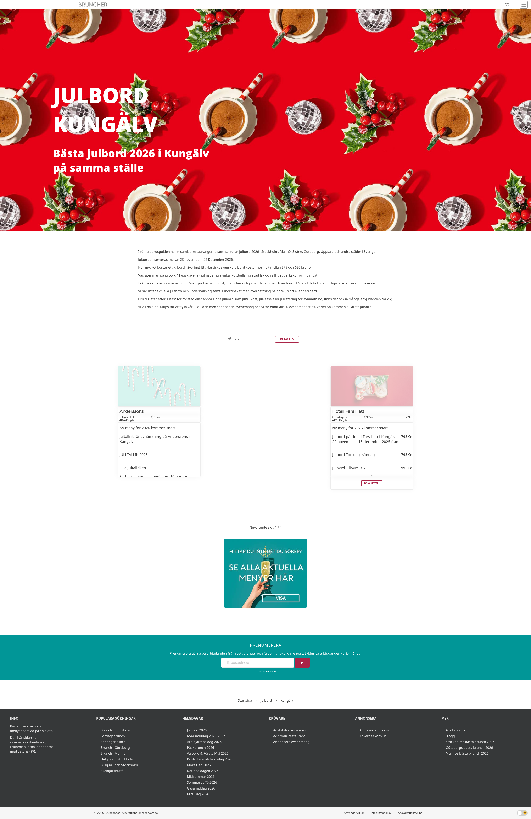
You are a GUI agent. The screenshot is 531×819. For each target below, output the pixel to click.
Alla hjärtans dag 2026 (204, 741)
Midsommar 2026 (200, 776)
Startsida (245, 700)
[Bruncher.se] (265, 573)
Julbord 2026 (197, 730)
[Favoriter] (507, 5)
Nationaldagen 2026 (202, 771)
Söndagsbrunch (113, 741)
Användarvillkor (354, 812)
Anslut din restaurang (290, 730)
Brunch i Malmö (113, 753)
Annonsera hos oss (374, 730)
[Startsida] (93, 4)
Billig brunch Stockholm (119, 765)
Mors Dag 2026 (199, 765)
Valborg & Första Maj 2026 (207, 753)
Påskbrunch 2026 (200, 747)
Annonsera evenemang (291, 741)
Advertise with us (372, 736)
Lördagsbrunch (113, 736)
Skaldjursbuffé (112, 771)
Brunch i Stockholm (116, 730)
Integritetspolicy (267, 671)
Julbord (266, 700)
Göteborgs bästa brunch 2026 (469, 747)
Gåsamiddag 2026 (201, 788)
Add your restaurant (289, 736)
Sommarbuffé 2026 (202, 782)
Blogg (450, 736)
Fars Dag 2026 (198, 794)
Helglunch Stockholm (117, 759)
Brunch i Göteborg (115, 747)
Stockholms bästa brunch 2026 (470, 741)
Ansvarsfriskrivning (410, 812)
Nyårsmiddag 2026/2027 (206, 736)
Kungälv (287, 339)
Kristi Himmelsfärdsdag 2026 (209, 759)
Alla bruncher (456, 730)
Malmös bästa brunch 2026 (467, 753)
